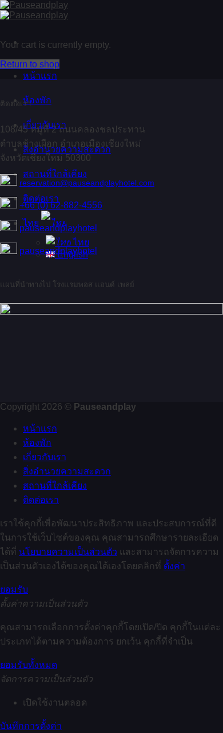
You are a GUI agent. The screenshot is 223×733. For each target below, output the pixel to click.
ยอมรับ (14, 589)
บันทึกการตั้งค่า (31, 726)
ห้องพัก (37, 100)
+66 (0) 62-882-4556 (60, 205)
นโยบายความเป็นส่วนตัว (68, 552)
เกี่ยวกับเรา (44, 457)
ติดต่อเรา (41, 500)
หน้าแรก (40, 75)
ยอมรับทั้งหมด (28, 665)
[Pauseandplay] (34, 10)
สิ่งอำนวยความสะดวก (67, 471)
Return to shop (29, 64)
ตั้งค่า (174, 566)
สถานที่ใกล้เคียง (55, 485)
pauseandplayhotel (58, 228)
